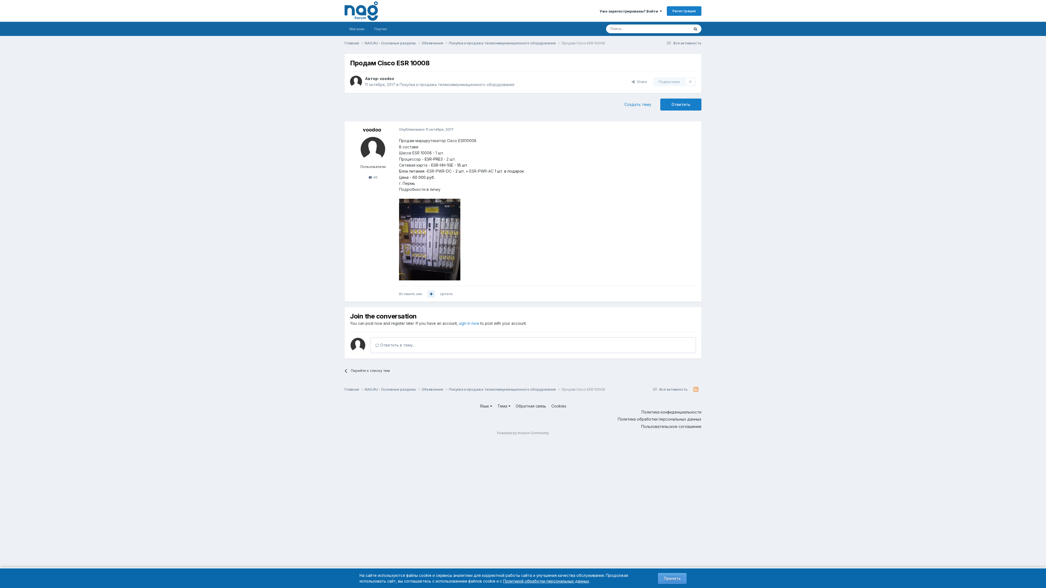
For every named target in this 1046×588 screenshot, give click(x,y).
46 (375, 177)
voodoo (387, 78)
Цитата (446, 294)
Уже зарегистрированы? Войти (630, 11)
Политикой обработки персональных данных (546, 581)
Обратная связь (531, 406)
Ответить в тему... (397, 345)
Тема (502, 406)
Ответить (680, 104)
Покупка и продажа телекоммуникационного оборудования (457, 84)
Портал (380, 29)
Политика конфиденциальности (671, 412)
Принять (672, 578)
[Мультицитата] (431, 294)
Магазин (356, 29)
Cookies (558, 406)
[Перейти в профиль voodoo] (356, 82)
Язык (485, 406)
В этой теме (672, 29)
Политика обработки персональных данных (659, 419)
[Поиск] (695, 28)
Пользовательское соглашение (671, 426)
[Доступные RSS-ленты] (695, 389)
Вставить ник (410, 294)
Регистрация (684, 11)
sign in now (469, 323)
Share (641, 81)
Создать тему (637, 104)
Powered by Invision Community (523, 433)
